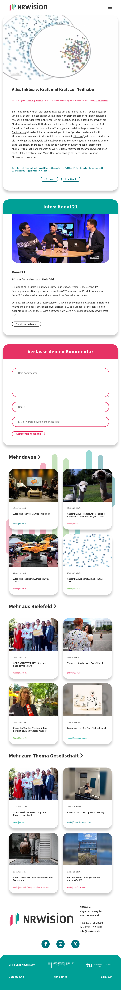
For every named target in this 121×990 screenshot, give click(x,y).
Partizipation (44, 170)
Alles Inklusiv (24, 111)
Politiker (69, 168)
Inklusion (28, 168)
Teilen (50, 179)
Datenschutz (16, 977)
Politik (19, 140)
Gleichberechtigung (20, 170)
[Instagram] (60, 944)
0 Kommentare (101, 100)
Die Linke (78, 136)
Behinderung (19, 132)
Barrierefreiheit (95, 168)
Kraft (35, 168)
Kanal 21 (30, 100)
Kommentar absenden (28, 434)
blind (41, 168)
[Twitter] (75, 944)
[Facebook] (45, 944)
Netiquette (60, 977)
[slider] (50, 77)
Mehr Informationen (26, 324)
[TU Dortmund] (99, 965)
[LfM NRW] (60, 965)
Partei (76, 168)
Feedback (70, 179)
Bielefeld (39, 100)
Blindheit (48, 168)
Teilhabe (34, 116)
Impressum (106, 977)
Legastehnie (58, 168)
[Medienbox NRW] (22, 965)
